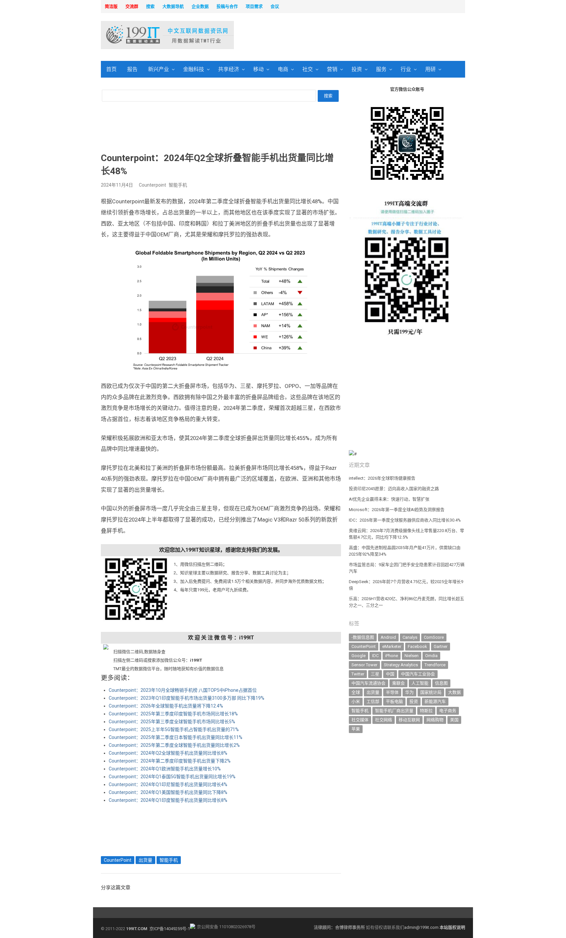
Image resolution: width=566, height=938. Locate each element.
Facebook (417, 646)
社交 (307, 69)
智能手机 (178, 185)
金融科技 (193, 69)
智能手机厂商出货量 (394, 710)
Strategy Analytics (401, 664)
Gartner (440, 646)
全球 (355, 692)
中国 (390, 673)
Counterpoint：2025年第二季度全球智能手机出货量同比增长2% (174, 745)
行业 (406, 69)
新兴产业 (158, 69)
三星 (375, 673)
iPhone (391, 655)
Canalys (410, 637)
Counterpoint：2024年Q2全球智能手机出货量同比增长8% (168, 753)
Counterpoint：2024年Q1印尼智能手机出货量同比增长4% (168, 784)
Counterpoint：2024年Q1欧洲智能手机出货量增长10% (165, 768)
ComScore (434, 637)
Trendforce (434, 664)
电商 (283, 69)
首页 (111, 69)
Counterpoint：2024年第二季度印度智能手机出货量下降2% (170, 760)
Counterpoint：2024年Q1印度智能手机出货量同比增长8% (168, 800)
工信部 (373, 701)
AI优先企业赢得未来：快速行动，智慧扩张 (389, 499)
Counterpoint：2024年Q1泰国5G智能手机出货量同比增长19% (172, 776)
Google (358, 655)
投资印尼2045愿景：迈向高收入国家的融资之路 (394, 488)
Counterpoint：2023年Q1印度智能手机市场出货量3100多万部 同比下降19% (186, 698)
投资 (356, 69)
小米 (355, 701)
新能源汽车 (435, 701)
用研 (430, 69)
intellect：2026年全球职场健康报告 (382, 478)
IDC (375, 655)
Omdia (431, 655)
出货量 (145, 860)
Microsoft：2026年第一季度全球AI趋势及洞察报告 (396, 509)
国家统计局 (431, 692)
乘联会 (398, 683)
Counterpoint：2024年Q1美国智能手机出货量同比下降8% (168, 792)
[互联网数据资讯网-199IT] (143, 35)
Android (388, 637)
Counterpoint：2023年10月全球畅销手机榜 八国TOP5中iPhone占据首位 (183, 690)
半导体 (392, 692)
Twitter (357, 673)
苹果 (355, 728)
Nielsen (412, 655)
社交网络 (383, 719)
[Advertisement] (367, 35)
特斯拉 (426, 710)
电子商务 (447, 710)
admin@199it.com (422, 927)
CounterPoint (117, 860)
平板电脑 (394, 701)
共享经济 (228, 69)
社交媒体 (359, 719)
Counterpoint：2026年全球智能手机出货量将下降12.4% (166, 705)
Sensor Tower (364, 664)
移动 (258, 69)
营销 (332, 69)
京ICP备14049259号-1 (169, 928)
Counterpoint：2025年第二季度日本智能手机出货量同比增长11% (175, 737)
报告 (132, 69)
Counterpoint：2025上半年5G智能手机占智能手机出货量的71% (174, 729)
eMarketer (391, 646)
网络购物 (434, 719)
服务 (381, 69)
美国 (454, 719)
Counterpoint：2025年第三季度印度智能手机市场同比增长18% (173, 713)
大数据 (454, 692)
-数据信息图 (362, 637)
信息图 (441, 683)
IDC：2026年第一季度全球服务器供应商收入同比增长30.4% (405, 520)
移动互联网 (409, 719)
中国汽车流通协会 (368, 683)
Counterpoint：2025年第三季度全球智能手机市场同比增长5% (172, 721)
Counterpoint (152, 185)
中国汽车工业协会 (418, 673)
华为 (409, 692)
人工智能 (419, 683)
